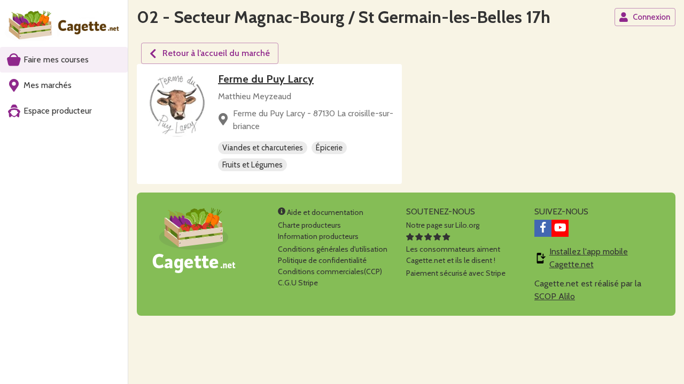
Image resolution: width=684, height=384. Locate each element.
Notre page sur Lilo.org (442, 225)
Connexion (651, 17)
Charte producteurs (309, 225)
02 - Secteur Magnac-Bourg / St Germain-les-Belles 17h (343, 16)
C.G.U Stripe (298, 282)
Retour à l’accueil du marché (216, 53)
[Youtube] (560, 228)
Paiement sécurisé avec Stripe (456, 273)
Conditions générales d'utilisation (332, 249)
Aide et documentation (324, 212)
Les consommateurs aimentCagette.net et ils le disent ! (453, 254)
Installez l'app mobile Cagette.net (588, 257)
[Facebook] (542, 228)
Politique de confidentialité (322, 260)
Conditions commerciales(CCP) (330, 271)
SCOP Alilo (554, 296)
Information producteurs (318, 236)
